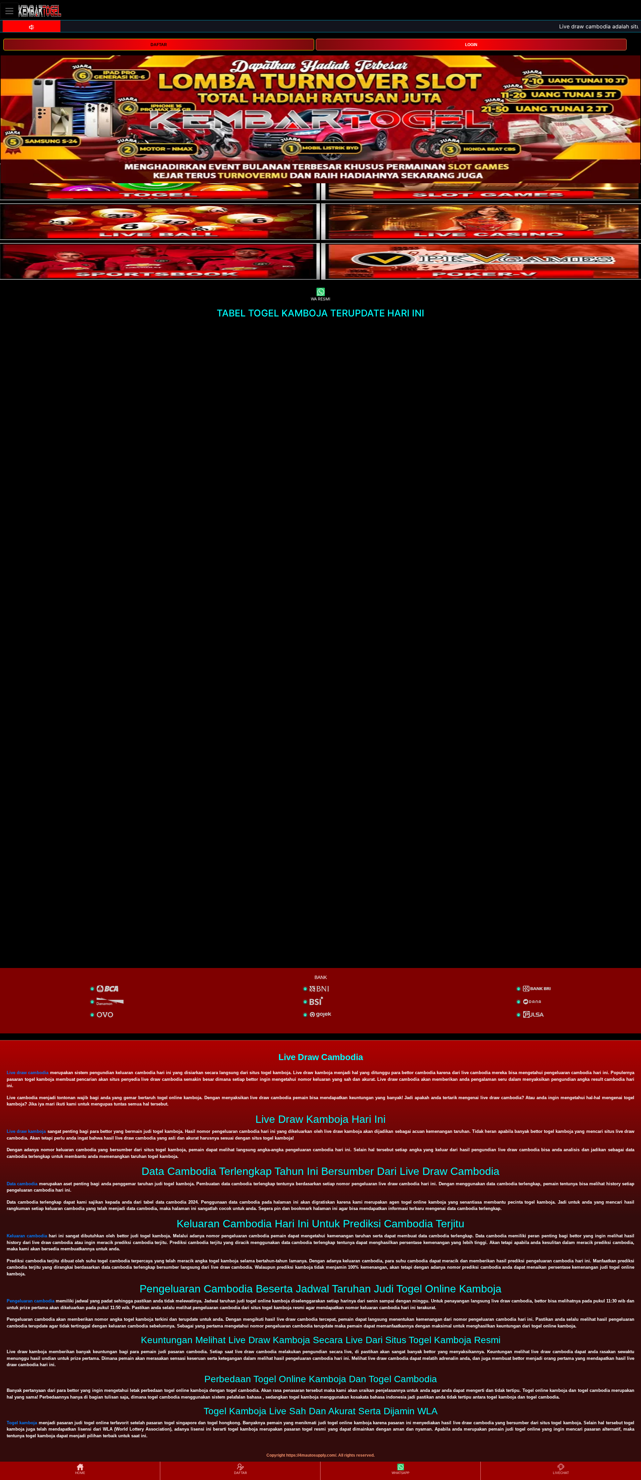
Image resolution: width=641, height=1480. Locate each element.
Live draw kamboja (26, 1131)
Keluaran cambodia (27, 1235)
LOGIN (471, 44)
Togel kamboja (22, 1422)
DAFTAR (159, 44)
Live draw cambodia (27, 1072)
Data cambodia (22, 1183)
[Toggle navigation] (9, 11)
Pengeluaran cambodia (30, 1300)
